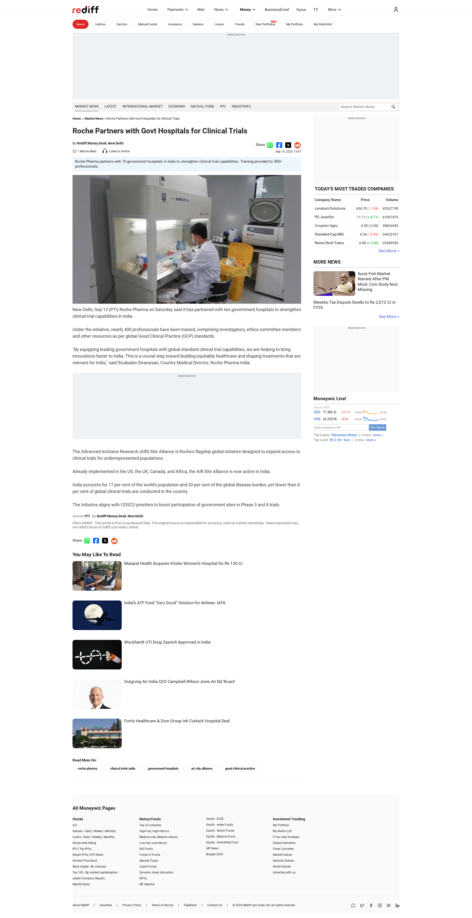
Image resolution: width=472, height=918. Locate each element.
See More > (389, 251)
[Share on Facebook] (279, 144)
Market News (87, 106)
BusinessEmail (277, 9)
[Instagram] (380, 905)
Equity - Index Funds (219, 824)
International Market (142, 106)
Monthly (110, 831)
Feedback (190, 905)
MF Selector (147, 884)
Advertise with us (284, 872)
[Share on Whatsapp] (270, 144)
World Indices (282, 866)
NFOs (143, 878)
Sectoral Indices (283, 860)
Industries (241, 106)
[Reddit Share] (296, 144)
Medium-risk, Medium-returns (158, 837)
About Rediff (81, 905)
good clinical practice (240, 768)
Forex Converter (283, 849)
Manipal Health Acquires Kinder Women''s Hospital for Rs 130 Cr (183, 563)
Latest (110, 106)
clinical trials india (122, 768)
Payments (175, 9)
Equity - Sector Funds (220, 830)
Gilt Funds (146, 849)
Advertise (106, 905)
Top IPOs (85, 849)
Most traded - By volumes (89, 866)
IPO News (96, 854)
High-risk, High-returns (154, 831)
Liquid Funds (148, 866)
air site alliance (201, 768)
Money (245, 9)
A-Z (75, 825)
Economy (177, 106)
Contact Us (214, 905)
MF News (212, 848)
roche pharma (87, 768)
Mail (201, 9)
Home (153, 9)
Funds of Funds (149, 854)
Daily (88, 831)
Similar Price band (85, 860)
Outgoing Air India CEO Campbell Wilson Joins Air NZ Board (179, 681)
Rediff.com (250, 905)
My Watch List (282, 831)
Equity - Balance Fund (220, 836)
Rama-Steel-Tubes (329, 243)
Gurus (301, 9)
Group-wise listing (84, 843)
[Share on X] (362, 905)
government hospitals (163, 768)
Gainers (198, 24)
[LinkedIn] (397, 905)
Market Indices (282, 854)
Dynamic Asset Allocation (156, 872)
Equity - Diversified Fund (222, 842)
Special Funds (148, 860)
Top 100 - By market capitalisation (95, 872)
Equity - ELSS (214, 819)
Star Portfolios (265, 24)
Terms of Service (162, 905)
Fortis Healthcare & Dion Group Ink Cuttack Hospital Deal (177, 721)
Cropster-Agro (326, 225)
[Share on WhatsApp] (353, 905)
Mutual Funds (147, 24)
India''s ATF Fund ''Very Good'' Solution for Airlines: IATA (174, 603)
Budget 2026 (214, 854)
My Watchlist (323, 24)
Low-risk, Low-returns (153, 843)
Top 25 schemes (150, 825)
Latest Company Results (89, 878)
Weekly (98, 831)
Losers (219, 24)
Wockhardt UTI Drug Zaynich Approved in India (167, 642)
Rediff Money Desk (91, 143)
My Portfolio (294, 24)
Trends (240, 24)
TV (315, 9)
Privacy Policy (131, 905)
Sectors (122, 24)
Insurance (175, 24)
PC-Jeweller (324, 217)
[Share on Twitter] (288, 144)
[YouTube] (389, 905)
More (332, 9)
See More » (389, 316)
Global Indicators (284, 843)
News (219, 9)
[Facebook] (371, 905)
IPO (223, 106)
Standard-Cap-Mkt (329, 234)
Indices (100, 24)
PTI (87, 516)
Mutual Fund (202, 106)
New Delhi (116, 143)
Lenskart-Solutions (330, 208)
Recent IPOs (80, 854)
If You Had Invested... (287, 837)
